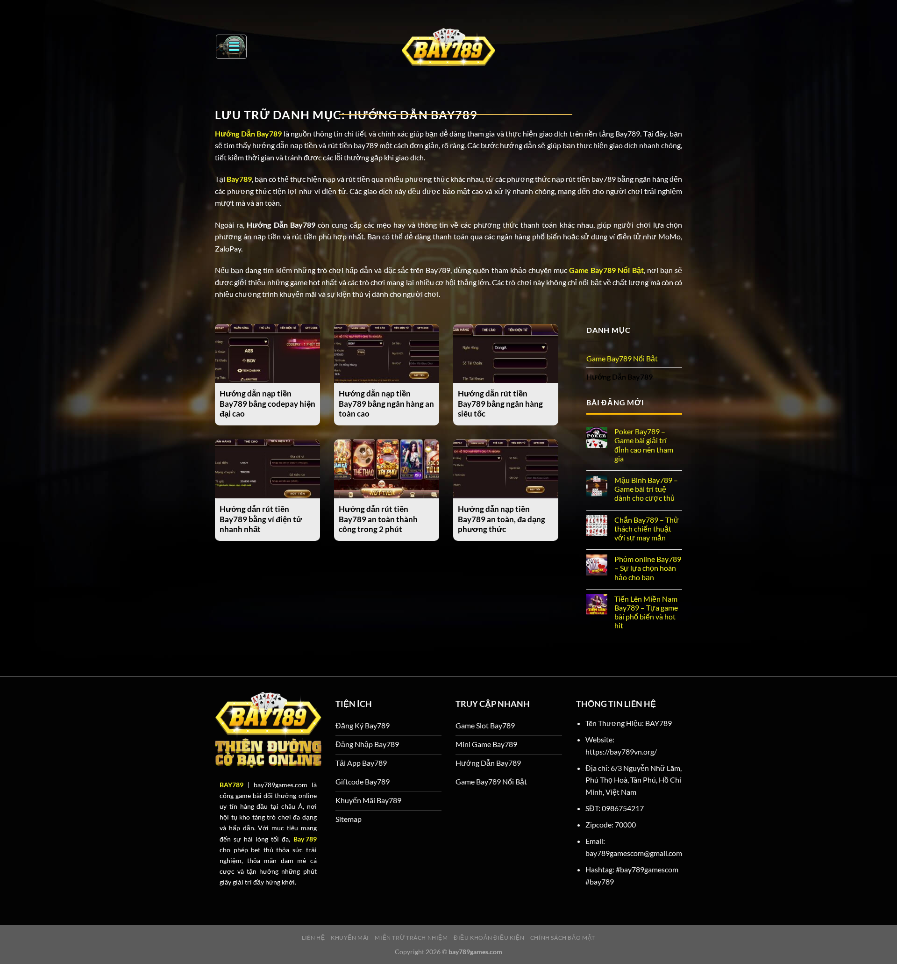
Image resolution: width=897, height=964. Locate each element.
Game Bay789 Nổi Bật (622, 358)
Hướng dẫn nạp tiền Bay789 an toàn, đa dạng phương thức (501, 519)
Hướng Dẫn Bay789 (619, 376)
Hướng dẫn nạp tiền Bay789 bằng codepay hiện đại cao (267, 403)
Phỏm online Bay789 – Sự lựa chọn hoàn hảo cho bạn (647, 567)
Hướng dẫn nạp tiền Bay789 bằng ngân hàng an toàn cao (386, 403)
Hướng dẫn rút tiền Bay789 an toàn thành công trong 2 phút (378, 519)
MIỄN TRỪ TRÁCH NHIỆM (411, 937)
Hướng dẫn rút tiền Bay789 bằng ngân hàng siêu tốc (500, 403)
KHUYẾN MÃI (350, 937)
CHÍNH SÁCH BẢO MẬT (562, 937)
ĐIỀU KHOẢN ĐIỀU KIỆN (489, 937)
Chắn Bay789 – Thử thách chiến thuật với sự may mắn (646, 528)
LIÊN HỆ (313, 937)
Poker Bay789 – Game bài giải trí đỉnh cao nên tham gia (643, 445)
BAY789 (231, 785)
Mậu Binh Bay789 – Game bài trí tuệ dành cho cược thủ (646, 488)
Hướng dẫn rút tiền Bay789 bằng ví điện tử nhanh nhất (261, 519)
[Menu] (231, 47)
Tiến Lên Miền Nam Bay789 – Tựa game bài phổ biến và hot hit (646, 612)
